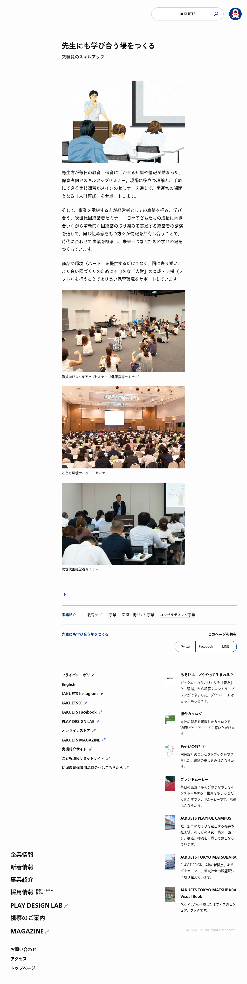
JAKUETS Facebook (79, 712)
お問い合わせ (23, 950)
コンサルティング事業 (177, 615)
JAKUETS (187, 14)
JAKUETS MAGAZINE (81, 740)
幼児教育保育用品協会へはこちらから (92, 767)
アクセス (18, 959)
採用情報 (22, 893)
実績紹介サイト (74, 749)
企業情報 (22, 855)
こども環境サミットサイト (83, 758)
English (68, 684)
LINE (225, 646)
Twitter (186, 646)
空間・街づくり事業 (138, 615)
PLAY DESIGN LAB (36, 905)
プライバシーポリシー (79, 675)
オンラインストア (76, 730)
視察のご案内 (27, 918)
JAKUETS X (72, 703)
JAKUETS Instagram (80, 693)
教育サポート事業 (101, 615)
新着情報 (22, 868)
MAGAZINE (27, 931)
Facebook (206, 646)
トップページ (22, 968)
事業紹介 (22, 880)
